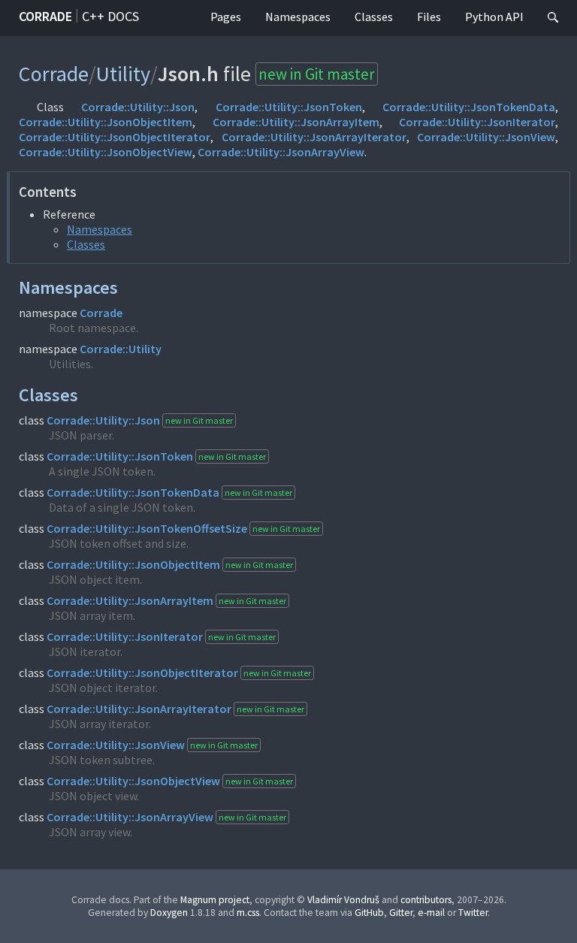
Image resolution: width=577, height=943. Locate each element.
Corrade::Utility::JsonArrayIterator (314, 136)
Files (429, 16)
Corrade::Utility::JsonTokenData (468, 106)
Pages (225, 16)
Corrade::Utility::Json (138, 106)
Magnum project (214, 899)
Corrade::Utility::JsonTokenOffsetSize (147, 528)
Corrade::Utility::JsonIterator (477, 121)
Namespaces (298, 16)
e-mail (431, 912)
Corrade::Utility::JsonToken (289, 106)
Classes (374, 16)
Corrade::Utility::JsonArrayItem (296, 121)
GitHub (369, 912)
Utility (123, 73)
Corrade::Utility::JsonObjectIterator (114, 136)
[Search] (553, 18)
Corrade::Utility (121, 348)
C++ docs (110, 16)
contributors (426, 899)
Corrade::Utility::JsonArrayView (281, 151)
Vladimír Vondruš (343, 899)
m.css (248, 912)
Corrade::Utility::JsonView (486, 136)
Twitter (473, 912)
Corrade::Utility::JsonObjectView (105, 151)
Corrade (45, 16)
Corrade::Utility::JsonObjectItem (105, 121)
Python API (494, 16)
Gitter (400, 912)
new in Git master (316, 74)
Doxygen (169, 912)
